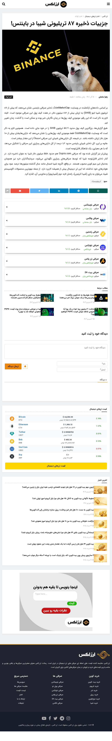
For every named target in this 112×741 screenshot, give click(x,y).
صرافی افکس (57, 703)
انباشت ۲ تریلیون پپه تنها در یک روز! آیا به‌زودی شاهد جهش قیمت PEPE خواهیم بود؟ (77, 312)
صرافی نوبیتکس (57, 682)
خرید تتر (94, 690)
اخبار (21, 694)
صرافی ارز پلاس (57, 694)
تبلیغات (21, 703)
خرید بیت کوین (94, 682)
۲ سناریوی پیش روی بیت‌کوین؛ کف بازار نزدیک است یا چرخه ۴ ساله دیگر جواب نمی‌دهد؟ (58, 555)
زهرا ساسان (103, 96)
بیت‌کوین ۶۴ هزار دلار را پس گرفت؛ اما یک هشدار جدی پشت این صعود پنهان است (60, 544)
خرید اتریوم (94, 686)
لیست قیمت (21, 690)
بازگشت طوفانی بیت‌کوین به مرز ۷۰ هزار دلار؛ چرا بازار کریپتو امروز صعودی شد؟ (62, 521)
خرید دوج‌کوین (94, 699)
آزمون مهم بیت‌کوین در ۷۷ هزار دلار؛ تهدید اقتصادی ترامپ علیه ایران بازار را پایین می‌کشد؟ (58, 487)
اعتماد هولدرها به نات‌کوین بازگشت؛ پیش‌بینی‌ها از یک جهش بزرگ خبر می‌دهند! (77, 296)
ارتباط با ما (21, 699)
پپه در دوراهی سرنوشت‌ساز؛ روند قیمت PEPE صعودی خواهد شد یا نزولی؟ (22, 310)
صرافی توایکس (57, 690)
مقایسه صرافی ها (21, 686)
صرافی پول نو (57, 686)
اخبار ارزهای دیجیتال (92, 16)
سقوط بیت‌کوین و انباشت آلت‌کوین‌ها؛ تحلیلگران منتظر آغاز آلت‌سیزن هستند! (25, 296)
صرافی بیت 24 (57, 699)
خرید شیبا (94, 703)
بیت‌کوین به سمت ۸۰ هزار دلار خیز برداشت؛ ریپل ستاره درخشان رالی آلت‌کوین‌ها (62, 509)
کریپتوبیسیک (96, 181)
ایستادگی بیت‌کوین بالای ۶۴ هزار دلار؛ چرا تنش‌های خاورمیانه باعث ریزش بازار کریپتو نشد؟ (57, 532)
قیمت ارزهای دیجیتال (56, 465)
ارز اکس (105, 16)
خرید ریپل (94, 694)
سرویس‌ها (21, 682)
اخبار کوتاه (8, 97)
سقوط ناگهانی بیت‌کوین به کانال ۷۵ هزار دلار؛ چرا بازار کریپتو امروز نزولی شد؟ (63, 498)
